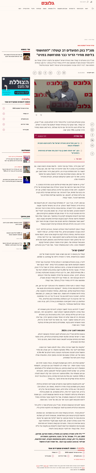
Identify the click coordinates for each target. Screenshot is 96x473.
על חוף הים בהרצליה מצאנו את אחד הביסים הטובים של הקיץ (13, 55)
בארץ (85, 39)
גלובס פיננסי (80, 8)
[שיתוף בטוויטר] (35, 73)
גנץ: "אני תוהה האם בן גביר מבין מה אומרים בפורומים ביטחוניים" (58, 151)
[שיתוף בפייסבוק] (45, 73)
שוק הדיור (48, 456)
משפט (44, 8)
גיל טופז (20, 167)
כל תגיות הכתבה (80, 459)
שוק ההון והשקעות (62, 8)
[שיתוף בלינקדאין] (92, 140)
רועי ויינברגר (90, 72)
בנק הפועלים (78, 456)
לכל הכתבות (42, 136)
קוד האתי (46, 466)
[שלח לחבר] (92, 145)
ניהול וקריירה (26, 8)
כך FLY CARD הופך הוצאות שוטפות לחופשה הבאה (14, 234)
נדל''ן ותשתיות (52, 8)
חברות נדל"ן (19, 156)
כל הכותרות (72, 8)
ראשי (86, 8)
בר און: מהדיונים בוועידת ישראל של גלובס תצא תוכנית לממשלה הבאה (58, 144)
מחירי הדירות (62, 456)
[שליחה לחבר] (50, 73)
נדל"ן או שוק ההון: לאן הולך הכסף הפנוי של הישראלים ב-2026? (12, 244)
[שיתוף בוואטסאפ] (40, 73)
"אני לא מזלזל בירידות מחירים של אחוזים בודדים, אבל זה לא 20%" (12, 170)
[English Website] (93, 8)
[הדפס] (64, 73)
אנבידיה (20, 177)
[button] (63, 95)
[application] (63, 95)
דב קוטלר (55, 452)
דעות (20, 8)
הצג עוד (79, 159)
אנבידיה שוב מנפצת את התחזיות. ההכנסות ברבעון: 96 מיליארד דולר (12, 180)
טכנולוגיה (38, 8)
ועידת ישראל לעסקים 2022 (86, 45)
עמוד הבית (91, 39)
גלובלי (32, 8)
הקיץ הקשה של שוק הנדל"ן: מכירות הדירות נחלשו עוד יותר (13, 160)
